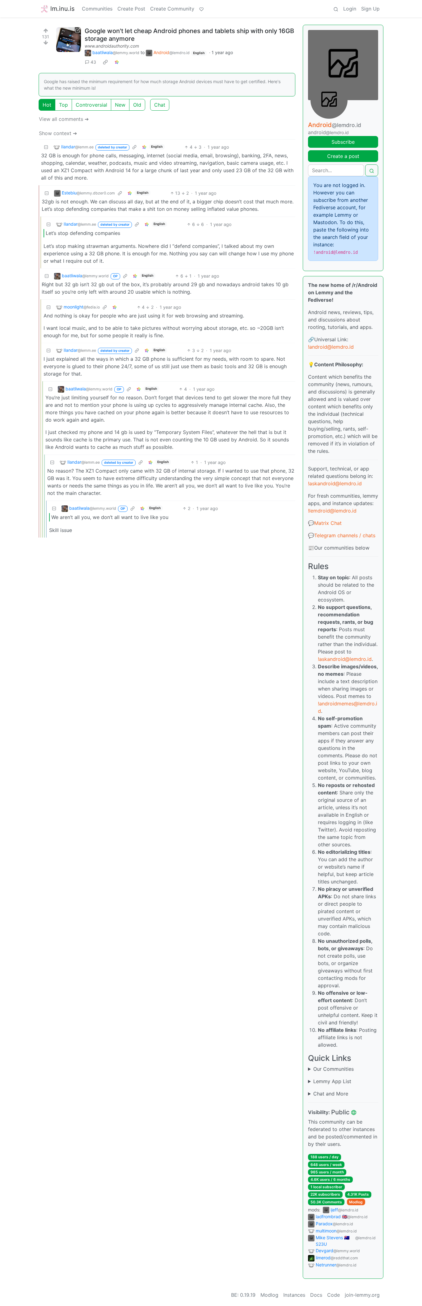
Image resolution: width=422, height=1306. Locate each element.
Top (63, 105)
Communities (97, 9)
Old (137, 105)
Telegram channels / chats (344, 535)
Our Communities (333, 1069)
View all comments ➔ (64, 119)
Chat (159, 105)
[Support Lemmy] (201, 8)
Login (349, 9)
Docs (316, 1295)
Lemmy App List (332, 1081)
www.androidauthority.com (112, 46)
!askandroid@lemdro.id (335, 483)
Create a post (343, 156)
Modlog (356, 1202)
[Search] (336, 8)
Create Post (131, 9)
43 (93, 62)
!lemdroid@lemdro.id (332, 511)
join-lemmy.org (362, 1295)
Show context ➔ (58, 133)
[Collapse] (46, 147)
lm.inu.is (62, 8)
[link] (105, 62)
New (120, 105)
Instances (294, 1295)
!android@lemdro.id (331, 347)
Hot (47, 105)
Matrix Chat (328, 523)
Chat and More (330, 1094)
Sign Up (370, 9)
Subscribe (343, 142)
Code (333, 1295)
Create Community (172, 9)
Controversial (91, 105)
